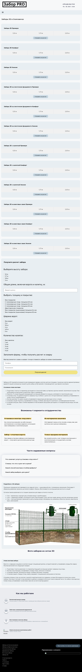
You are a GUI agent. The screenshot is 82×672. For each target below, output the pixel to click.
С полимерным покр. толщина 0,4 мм (19, 304)
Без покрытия (10, 300)
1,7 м (6, 276)
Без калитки (9, 340)
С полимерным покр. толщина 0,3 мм (18, 302)
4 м (6, 327)
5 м (6, 331)
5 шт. (6, 350)
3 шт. (6, 346)
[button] (2, 12)
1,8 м (6, 278)
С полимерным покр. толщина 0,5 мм (18, 306)
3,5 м (6, 325)
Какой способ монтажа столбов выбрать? (21, 468)
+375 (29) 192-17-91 (68, 4)
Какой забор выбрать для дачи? (17, 472)
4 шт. (7, 348)
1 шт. (6, 342)
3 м (6, 323)
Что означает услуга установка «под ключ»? (21, 459)
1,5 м (6, 274)
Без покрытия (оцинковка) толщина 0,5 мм (20, 312)
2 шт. (7, 344)
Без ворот (8, 321)
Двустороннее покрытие (14, 308)
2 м (6, 280)
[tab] (14, 33)
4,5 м (6, 329)
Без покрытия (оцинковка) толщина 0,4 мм (21, 310)
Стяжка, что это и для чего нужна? (18, 463)
